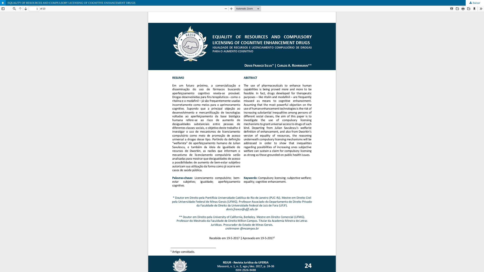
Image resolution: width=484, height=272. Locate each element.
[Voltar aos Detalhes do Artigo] (3, 3)
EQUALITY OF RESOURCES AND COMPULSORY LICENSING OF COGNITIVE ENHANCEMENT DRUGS (71, 3)
